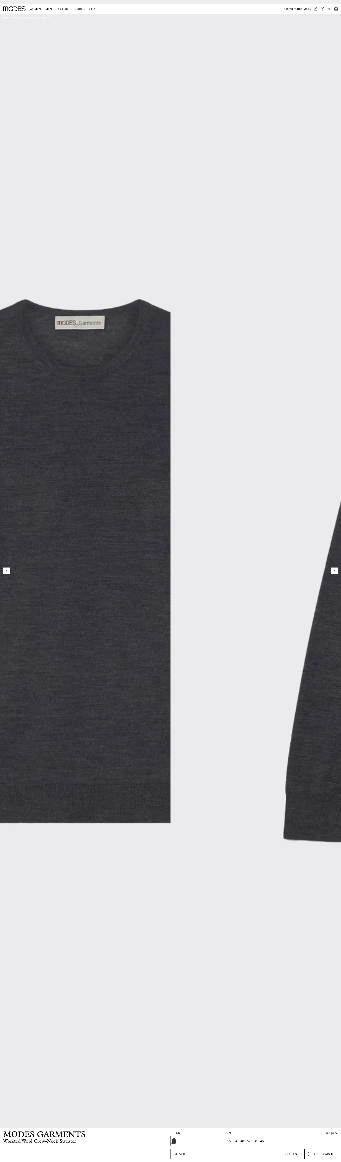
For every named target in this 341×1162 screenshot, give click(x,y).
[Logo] (14, 9)
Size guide (331, 1133)
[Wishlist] (329, 8)
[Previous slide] (6, 571)
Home (6, 18)
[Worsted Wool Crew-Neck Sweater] (173, 1141)
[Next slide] (334, 571)
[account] (315, 8)
